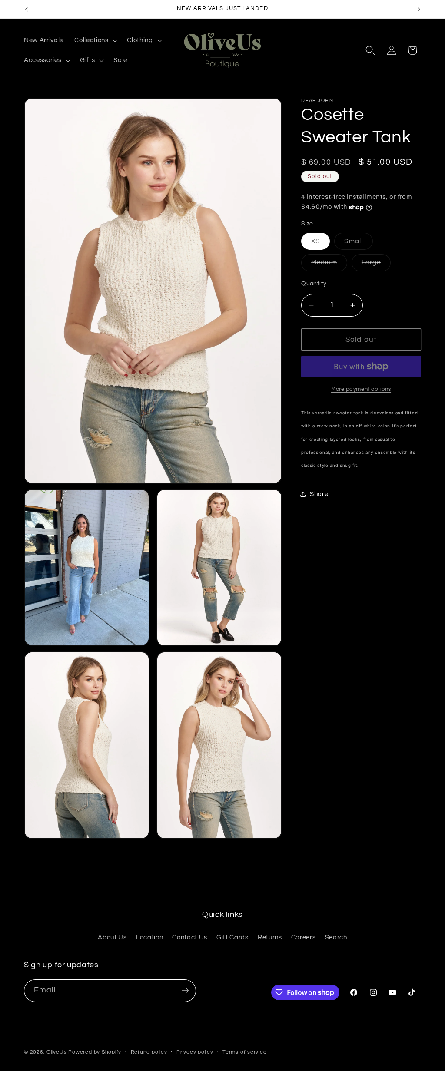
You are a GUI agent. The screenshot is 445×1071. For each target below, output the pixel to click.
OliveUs (56, 1052)
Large (376, 264)
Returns (270, 937)
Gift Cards (232, 937)
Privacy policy (194, 1052)
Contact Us (189, 937)
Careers (303, 937)
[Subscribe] (185, 990)
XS (320, 243)
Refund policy (149, 1052)
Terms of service (244, 1052)
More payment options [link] (361, 389)
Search (336, 937)
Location (149, 937)
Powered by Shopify (94, 1052)
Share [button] (319, 493)
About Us (112, 937)
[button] (95, 40)
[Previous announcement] (26, 9)
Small (358, 243)
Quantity (314, 283)
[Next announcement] (418, 9)
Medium (329, 264)
